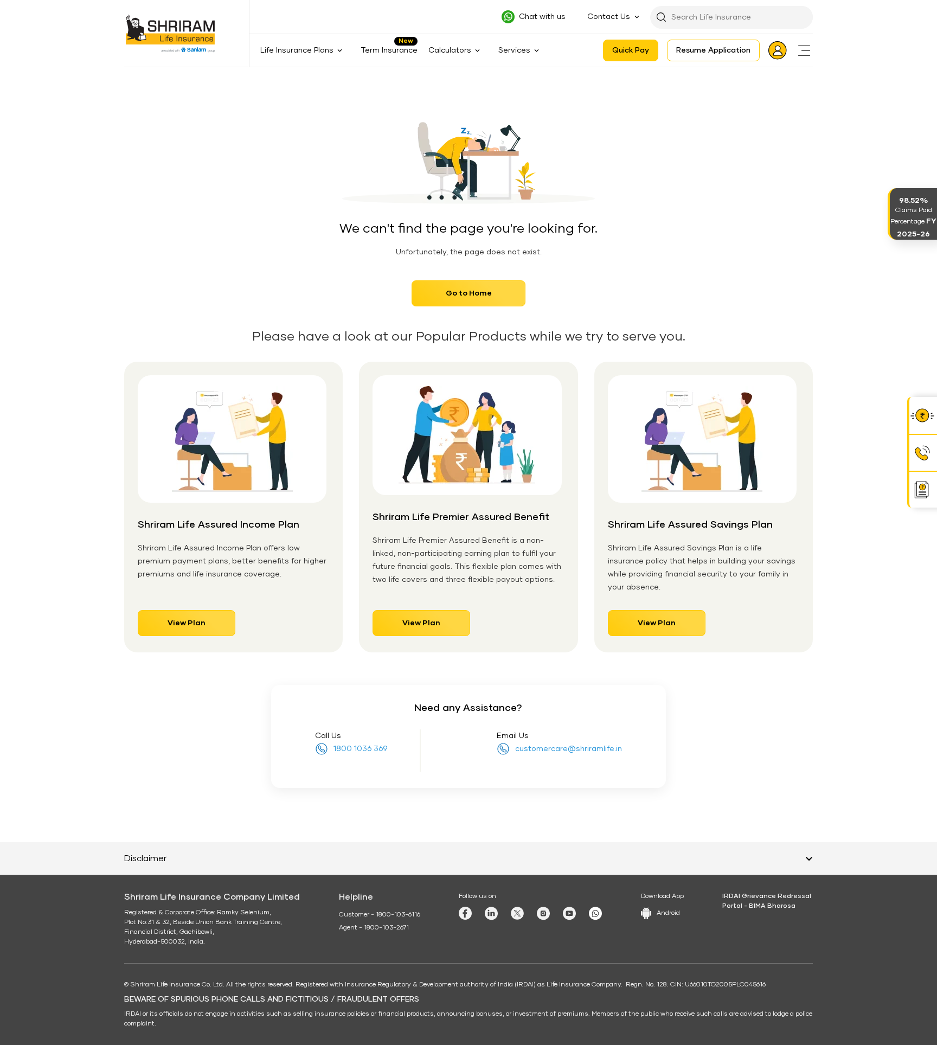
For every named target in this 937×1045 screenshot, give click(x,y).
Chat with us (542, 17)
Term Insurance (389, 50)
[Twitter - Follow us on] (517, 913)
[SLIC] (177, 33)
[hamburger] (804, 50)
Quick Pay (630, 50)
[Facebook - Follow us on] (465, 913)
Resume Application (713, 50)
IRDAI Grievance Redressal (766, 896)
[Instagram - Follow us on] (543, 913)
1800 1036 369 (360, 749)
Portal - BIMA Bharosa (758, 906)
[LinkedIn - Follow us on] (491, 913)
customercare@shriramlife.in (568, 749)
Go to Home (469, 293)
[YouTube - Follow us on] (569, 913)
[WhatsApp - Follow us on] (595, 913)
